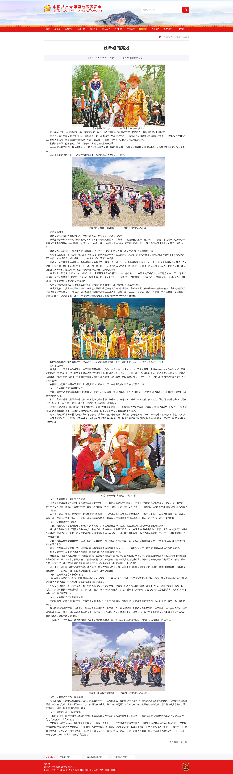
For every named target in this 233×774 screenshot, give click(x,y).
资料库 (181, 29)
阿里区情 (118, 29)
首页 (48, 29)
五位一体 (81, 29)
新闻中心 (69, 29)
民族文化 (186, 37)
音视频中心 (169, 29)
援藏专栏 (155, 29)
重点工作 (106, 29)
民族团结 (143, 29)
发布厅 (57, 29)
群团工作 (131, 29)
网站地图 (47, 764)
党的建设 (93, 29)
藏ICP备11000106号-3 (83, 770)
